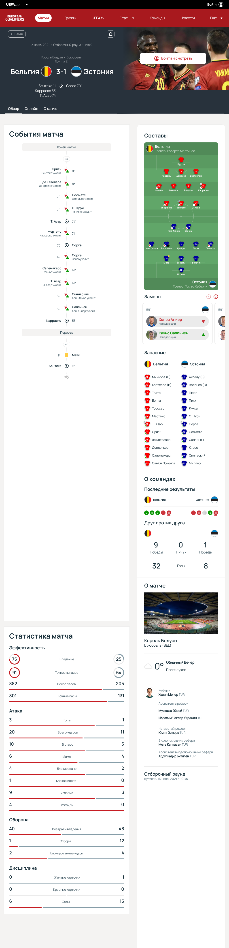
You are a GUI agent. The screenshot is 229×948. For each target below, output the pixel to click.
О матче (50, 109)
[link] (43, 18)
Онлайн (31, 109)
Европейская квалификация (14, 18)
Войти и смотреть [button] (176, 58)
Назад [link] (19, 34)
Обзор (13, 109)
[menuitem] (45, 18)
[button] (127, 18)
